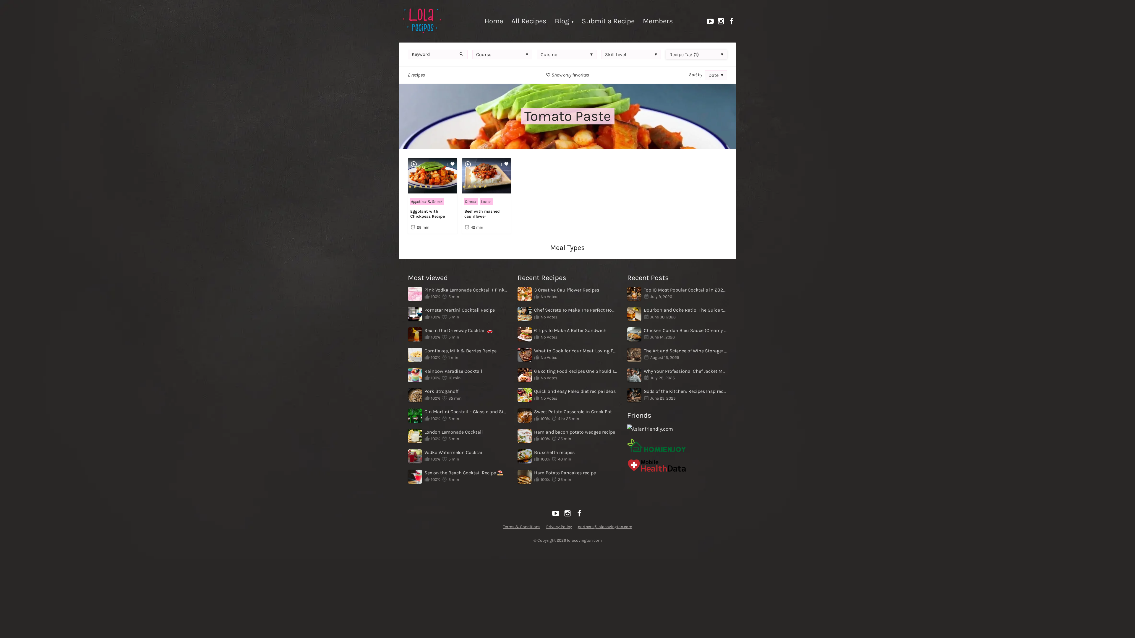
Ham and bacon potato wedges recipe (574, 432)
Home (493, 21)
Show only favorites (570, 75)
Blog (562, 21)
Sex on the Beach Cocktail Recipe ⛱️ (463, 473)
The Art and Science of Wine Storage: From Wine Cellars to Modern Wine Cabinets (685, 351)
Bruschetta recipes (554, 452)
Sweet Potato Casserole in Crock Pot (573, 411)
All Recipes (529, 21)
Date (713, 75)
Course (483, 54)
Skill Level (615, 54)
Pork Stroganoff (441, 391)
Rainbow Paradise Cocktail (453, 371)
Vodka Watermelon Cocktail (454, 452)
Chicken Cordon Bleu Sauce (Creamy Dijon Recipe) (685, 330)
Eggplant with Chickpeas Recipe (427, 214)
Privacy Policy (559, 526)
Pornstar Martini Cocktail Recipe (459, 310)
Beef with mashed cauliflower (482, 214)
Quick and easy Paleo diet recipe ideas (575, 391)
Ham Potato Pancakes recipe (565, 473)
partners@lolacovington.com (605, 526)
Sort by (695, 74)
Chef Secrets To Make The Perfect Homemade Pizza (575, 310)
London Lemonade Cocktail (453, 432)
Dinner (470, 201)
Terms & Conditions (521, 526)
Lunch (486, 201)
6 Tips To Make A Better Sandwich (570, 330)
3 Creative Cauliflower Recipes (566, 290)
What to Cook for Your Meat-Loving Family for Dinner (575, 351)
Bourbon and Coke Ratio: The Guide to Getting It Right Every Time (685, 310)
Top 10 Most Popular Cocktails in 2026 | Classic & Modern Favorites (685, 290)
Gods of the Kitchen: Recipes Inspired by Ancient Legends (685, 391)
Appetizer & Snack (426, 201)
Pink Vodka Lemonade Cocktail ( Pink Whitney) (466, 290)
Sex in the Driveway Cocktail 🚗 (458, 330)
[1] (432, 190)
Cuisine (549, 54)
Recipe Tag (684, 54)
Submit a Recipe (608, 21)
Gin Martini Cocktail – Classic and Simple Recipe (466, 411)
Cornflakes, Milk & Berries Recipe (460, 351)
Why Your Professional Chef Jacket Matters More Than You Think (685, 371)
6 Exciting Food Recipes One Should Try (575, 371)
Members (658, 21)
